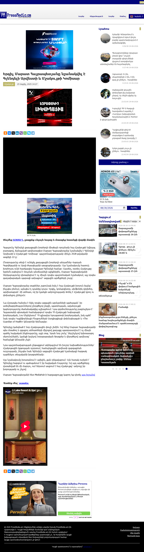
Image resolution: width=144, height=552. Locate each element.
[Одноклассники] (5, 133)
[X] (13, 133)
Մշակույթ (9, 84)
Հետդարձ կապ (133, 536)
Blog (101, 335)
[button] (113, 369)
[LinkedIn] (17, 133)
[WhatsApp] (25, 133)
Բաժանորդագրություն (130, 530)
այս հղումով (88, 374)
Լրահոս (104, 28)
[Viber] (21, 133)
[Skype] (29, 133)
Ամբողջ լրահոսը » (119, 162)
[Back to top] (139, 547)
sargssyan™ (87, 547)
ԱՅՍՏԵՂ (17, 239)
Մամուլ (123, 16)
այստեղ (23, 383)
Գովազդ (136, 527)
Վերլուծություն (96, 16)
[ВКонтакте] (9, 133)
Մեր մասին (135, 533)
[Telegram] (33, 133)
